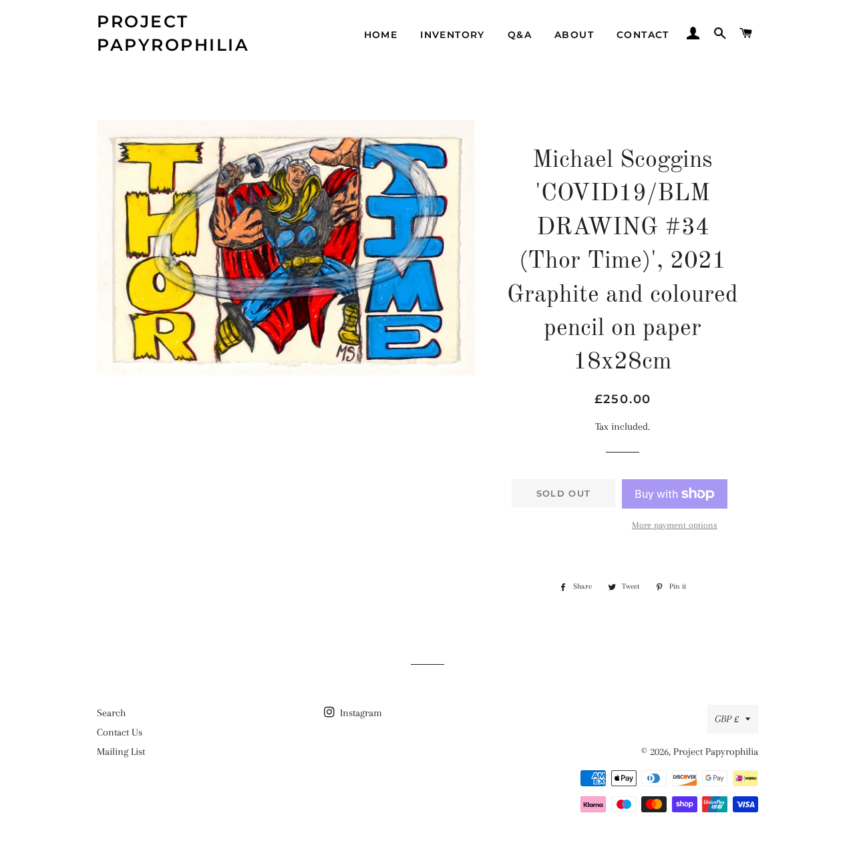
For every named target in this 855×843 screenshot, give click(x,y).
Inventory (452, 35)
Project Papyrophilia (173, 33)
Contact (643, 35)
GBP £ (727, 719)
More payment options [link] (674, 525)
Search (111, 713)
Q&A (520, 35)
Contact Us (119, 732)
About (574, 35)
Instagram (359, 713)
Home (381, 35)
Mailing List (121, 752)
